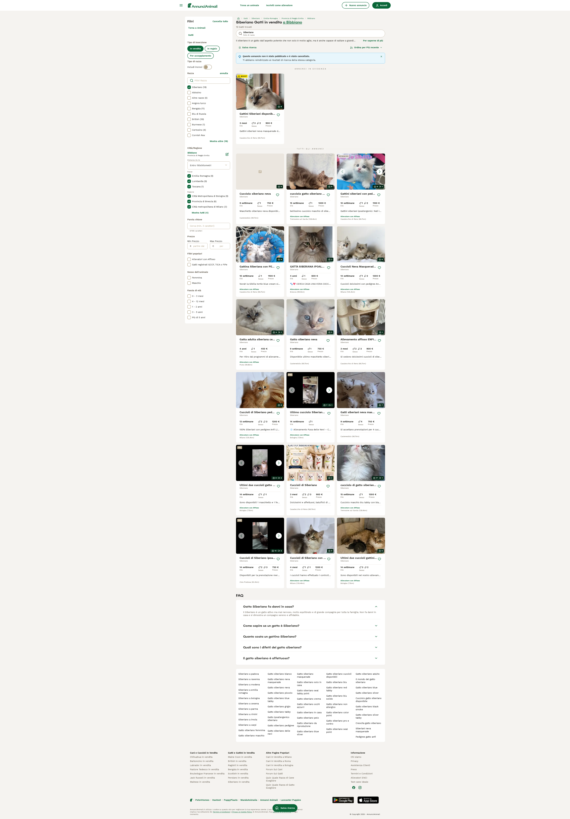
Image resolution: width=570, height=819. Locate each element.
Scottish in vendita (238, 773)
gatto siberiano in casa (309, 712)
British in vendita (237, 761)
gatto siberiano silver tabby (367, 716)
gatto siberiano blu (336, 682)
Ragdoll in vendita (237, 765)
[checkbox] (189, 87)
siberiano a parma (248, 709)
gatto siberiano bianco (280, 674)
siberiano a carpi (247, 725)
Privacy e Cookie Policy (242, 812)
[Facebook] (354, 788)
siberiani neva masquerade (363, 730)
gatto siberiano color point (337, 714)
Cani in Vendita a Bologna (279, 765)
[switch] (208, 67)
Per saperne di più (373, 40)
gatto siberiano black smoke (367, 708)
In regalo (212, 48)
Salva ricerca (249, 47)
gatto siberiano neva (279, 687)
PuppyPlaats (231, 800)
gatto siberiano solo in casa (309, 684)
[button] (361, 172)
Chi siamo (356, 757)
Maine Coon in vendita (240, 757)
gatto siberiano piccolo (280, 693)
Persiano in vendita (238, 777)
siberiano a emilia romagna (248, 691)
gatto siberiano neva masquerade (279, 681)
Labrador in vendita (200, 765)
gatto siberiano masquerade (305, 675)
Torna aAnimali (196, 28)
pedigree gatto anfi (366, 736)
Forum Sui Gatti (274, 773)
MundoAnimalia (248, 800)
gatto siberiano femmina (251, 730)
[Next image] (380, 172)
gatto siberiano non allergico (336, 705)
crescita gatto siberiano (368, 723)
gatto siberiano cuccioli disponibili (339, 675)
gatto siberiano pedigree (281, 725)
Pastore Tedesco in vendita (204, 769)
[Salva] (278, 115)
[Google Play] (343, 800)
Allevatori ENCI (359, 777)
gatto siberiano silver (367, 693)
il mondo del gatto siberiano (365, 681)
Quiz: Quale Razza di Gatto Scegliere (280, 786)
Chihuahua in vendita (201, 757)
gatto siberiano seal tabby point (307, 692)
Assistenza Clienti (360, 765)
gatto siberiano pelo (308, 717)
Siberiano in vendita (238, 782)
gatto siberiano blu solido (336, 697)
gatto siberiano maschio (251, 735)
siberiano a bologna (249, 698)
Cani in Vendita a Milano (279, 757)
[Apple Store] (368, 800)
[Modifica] (227, 154)
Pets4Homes (202, 800)
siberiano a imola (247, 719)
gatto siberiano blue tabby (278, 700)
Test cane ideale (359, 782)
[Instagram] (360, 788)
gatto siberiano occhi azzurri (308, 705)
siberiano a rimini (247, 714)
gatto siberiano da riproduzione (307, 724)
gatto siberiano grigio (279, 706)
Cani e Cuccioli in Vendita (204, 753)
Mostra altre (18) (219, 141)
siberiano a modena (249, 684)
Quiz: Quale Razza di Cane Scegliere (280, 779)
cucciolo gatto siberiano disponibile (368, 700)
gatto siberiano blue (366, 687)
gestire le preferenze (282, 812)
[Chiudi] (381, 56)
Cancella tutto (220, 21)
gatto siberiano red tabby (336, 689)
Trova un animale (249, 5)
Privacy (354, 761)
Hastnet (216, 800)
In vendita (195, 48)
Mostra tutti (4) (200, 212)
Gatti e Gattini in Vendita (241, 753)
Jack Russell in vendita (202, 777)
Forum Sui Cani (274, 769)
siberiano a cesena (248, 703)
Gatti (190, 35)
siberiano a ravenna (249, 679)
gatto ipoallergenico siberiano (278, 719)
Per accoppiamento (200, 55)
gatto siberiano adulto (368, 674)
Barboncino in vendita (201, 761)
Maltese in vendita (200, 782)
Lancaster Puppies (291, 800)
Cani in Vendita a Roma (278, 761)
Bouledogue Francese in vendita (207, 773)
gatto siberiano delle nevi (279, 732)
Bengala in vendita (238, 769)
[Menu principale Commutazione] (181, 5)
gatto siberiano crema (309, 699)
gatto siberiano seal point (337, 730)
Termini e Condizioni (362, 773)
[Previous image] (342, 172)
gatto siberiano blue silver (308, 733)
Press (354, 769)
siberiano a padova (248, 674)
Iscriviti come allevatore (279, 5)
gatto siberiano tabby (279, 712)
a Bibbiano (292, 22)
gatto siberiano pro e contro (337, 722)
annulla (224, 73)
